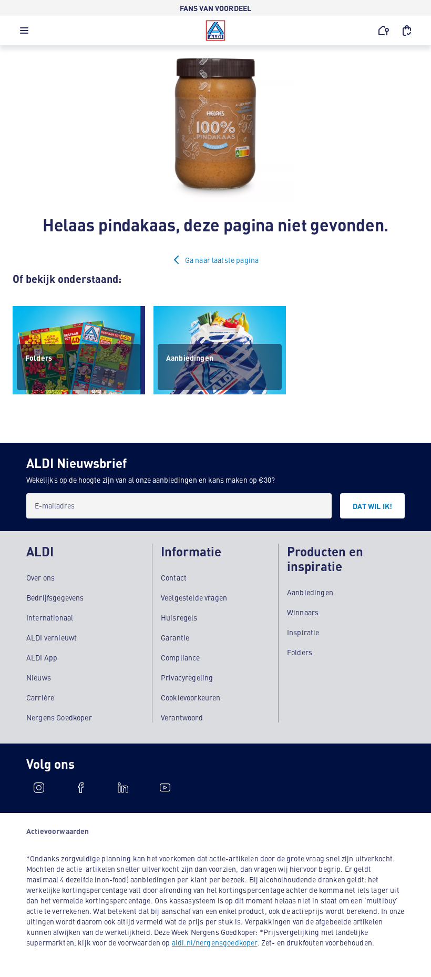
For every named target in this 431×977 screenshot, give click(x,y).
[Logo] (215, 30)
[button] (24, 33)
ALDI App (41, 657)
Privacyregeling (187, 677)
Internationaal (49, 617)
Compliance (180, 657)
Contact (174, 577)
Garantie (175, 637)
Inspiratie (303, 632)
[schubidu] (81, 787)
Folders (299, 652)
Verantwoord (182, 717)
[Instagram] (39, 787)
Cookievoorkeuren (191, 697)
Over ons (40, 577)
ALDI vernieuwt (51, 637)
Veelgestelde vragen (194, 597)
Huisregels (179, 617)
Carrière (40, 697)
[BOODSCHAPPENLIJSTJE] (407, 30)
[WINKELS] (383, 30)
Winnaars (303, 612)
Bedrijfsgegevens (55, 597)
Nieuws (38, 677)
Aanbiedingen (310, 592)
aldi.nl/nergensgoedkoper (215, 942)
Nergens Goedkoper (59, 717)
